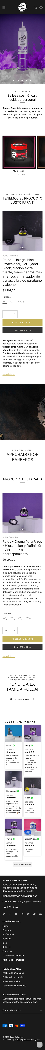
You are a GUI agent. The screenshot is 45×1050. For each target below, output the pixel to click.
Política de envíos (11, 981)
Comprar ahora (22, 330)
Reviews (6, 938)
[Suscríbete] (33, 699)
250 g (12, 618)
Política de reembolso (13, 960)
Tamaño (6, 297)
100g (4, 301)
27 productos (19, 174)
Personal (6, 930)
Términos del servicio (13, 955)
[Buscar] (35, 7)
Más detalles (8, 374)
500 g (12, 301)
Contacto (7, 951)
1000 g (20, 301)
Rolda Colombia (10, 255)
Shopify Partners (24, 1039)
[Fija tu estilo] (19, 152)
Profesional (8, 934)
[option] (22, 49)
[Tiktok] (34, 914)
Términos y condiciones (14, 985)
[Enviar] (41, 1010)
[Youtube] (16, 914)
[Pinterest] (28, 914)
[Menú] (4, 7)
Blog (4, 943)
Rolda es (6, 947)
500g (19, 618)
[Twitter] (3, 914)
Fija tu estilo (19, 171)
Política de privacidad (13, 973)
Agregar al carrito (22, 322)
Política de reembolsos (13, 977)
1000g (28, 618)
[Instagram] (22, 914)
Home (5, 926)
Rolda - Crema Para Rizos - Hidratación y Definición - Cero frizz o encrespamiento (22, 547)
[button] (13, 80)
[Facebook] (10, 914)
